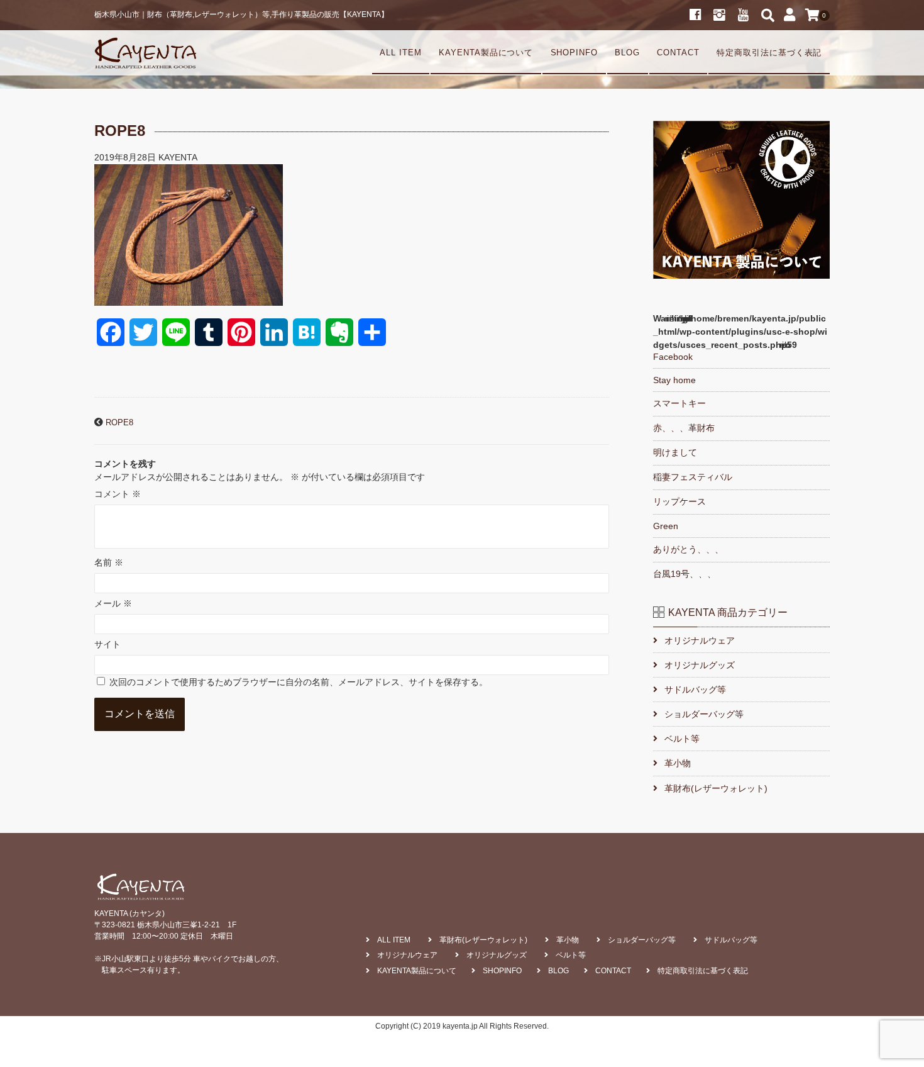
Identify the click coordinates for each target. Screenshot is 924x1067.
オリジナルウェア (699, 640)
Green (665, 526)
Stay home (674, 380)
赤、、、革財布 (684, 428)
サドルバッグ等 (695, 689)
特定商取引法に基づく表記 (769, 52)
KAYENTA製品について (486, 52)
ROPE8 (119, 422)
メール (113, 603)
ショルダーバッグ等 (704, 714)
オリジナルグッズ (699, 665)
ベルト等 (682, 739)
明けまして (675, 452)
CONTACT (678, 52)
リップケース (679, 501)
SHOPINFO (574, 52)
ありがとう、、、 (688, 549)
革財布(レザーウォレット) (715, 788)
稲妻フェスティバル (692, 477)
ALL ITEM (401, 52)
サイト (107, 644)
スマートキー (679, 403)
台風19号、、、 (684, 574)
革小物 (677, 763)
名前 (108, 562)
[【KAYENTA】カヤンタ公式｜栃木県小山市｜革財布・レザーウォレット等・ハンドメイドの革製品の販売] (145, 52)
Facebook (673, 357)
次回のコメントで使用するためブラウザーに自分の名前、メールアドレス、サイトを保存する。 (298, 682)
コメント (117, 494)
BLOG (627, 52)
